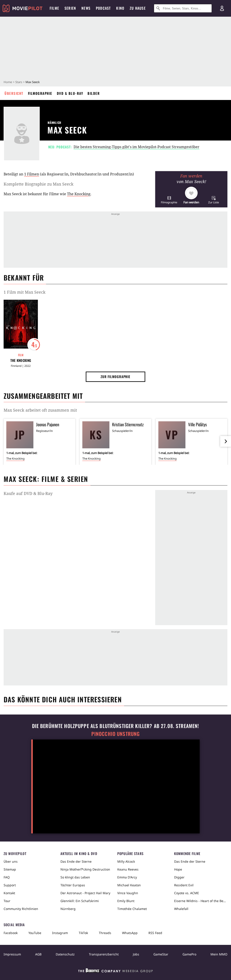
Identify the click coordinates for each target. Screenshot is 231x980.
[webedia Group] (115, 971)
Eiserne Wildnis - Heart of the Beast (200, 901)
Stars (18, 82)
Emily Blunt (125, 901)
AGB (38, 954)
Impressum (12, 954)
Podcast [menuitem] (103, 8)
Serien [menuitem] (70, 8)
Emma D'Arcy (127, 877)
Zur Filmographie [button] (115, 376)
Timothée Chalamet (132, 909)
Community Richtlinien (21, 909)
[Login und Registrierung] (222, 8)
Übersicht (14, 93)
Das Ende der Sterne (76, 861)
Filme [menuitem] (54, 8)
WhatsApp (130, 933)
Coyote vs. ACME (186, 893)
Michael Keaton (129, 885)
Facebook (11, 933)
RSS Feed (155, 933)
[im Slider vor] (225, 441)
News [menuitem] (85, 8)
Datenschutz (65, 954)
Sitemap (10, 869)
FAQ (7, 877)
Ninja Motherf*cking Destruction (85, 869)
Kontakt (9, 893)
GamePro (189, 954)
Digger (179, 877)
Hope (178, 869)
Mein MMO (218, 954)
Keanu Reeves (128, 869)
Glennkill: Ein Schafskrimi (79, 901)
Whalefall (181, 909)
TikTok (83, 933)
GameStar (160, 954)
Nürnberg (68, 909)
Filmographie (40, 93)
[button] (169, 200)
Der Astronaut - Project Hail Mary (85, 893)
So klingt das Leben (75, 877)
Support (10, 885)
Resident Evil (184, 885)
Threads (105, 933)
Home (8, 82)
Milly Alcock (126, 861)
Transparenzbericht (104, 954)
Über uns (11, 861)
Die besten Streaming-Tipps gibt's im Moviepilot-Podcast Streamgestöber (136, 146)
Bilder (94, 93)
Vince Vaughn (127, 893)
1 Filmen (31, 174)
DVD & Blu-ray (70, 93)
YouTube (34, 933)
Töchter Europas (72, 885)
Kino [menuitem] (120, 8)
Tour (7, 901)
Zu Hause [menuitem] (138, 8)
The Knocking (78, 193)
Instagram (60, 933)
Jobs (136, 954)
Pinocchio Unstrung (115, 733)
